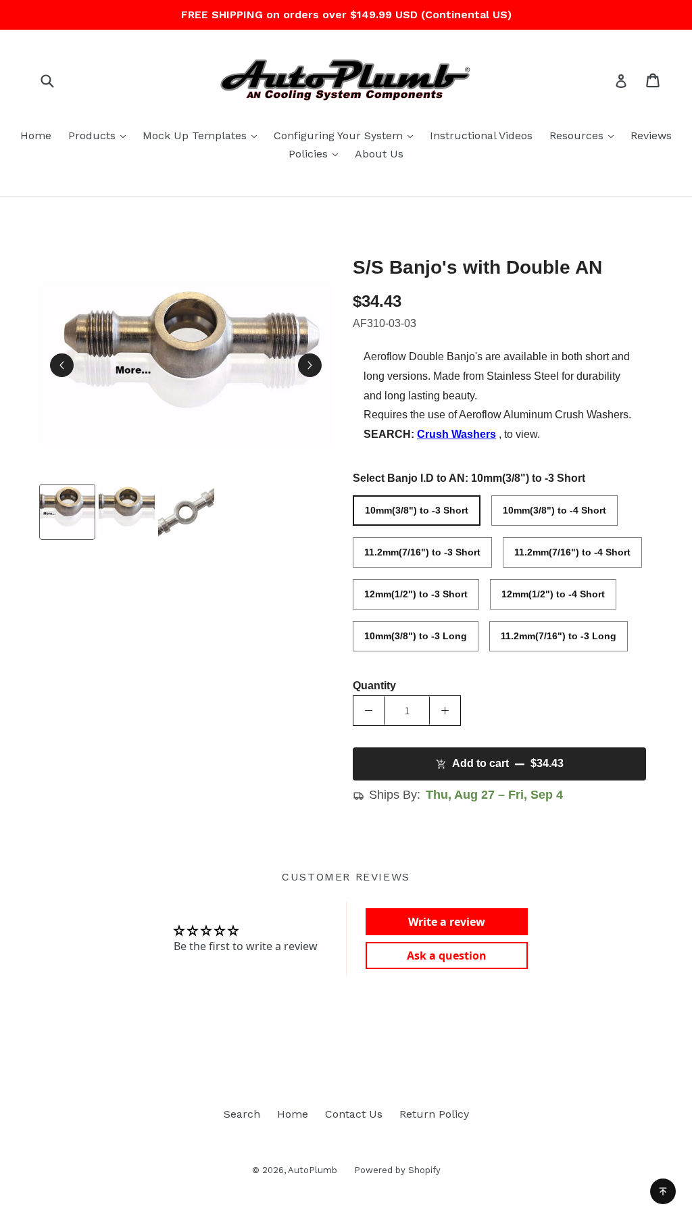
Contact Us (353, 1114)
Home (35, 135)
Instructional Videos (481, 135)
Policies (317, 153)
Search (242, 1114)
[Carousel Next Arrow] (310, 365)
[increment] (445, 710)
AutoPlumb (312, 1170)
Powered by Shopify (397, 1170)
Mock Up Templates (203, 135)
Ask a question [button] (447, 955)
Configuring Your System (347, 135)
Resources (584, 135)
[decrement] (368, 710)
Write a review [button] (446, 921)
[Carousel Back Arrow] (62, 365)
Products (100, 135)
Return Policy (434, 1114)
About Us (379, 153)
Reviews (651, 135)
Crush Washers (456, 434)
